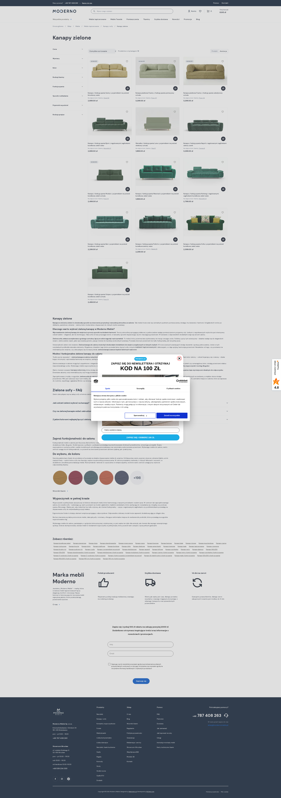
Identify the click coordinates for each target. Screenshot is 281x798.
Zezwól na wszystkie (172, 415)
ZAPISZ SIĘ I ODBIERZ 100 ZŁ (140, 437)
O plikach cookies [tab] (173, 388)
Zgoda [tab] (107, 388)
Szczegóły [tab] (141, 388)
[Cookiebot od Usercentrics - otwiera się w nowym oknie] (177, 381)
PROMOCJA (140, 359)
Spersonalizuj (139, 415)
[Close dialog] (179, 358)
